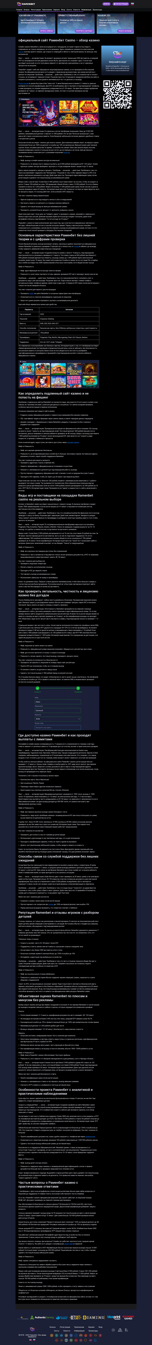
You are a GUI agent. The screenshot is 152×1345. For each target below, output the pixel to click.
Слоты (69, 10)
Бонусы (27, 10)
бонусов (66, 152)
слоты (20, 52)
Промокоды (97, 10)
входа (76, 246)
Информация (86, 10)
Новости (76, 10)
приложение (90, 1137)
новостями (68, 1244)
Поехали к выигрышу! (117, 68)
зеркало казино (73, 442)
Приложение (47, 10)
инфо (32, 293)
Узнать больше (85, 31)
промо (51, 904)
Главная (19, 10)
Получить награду (45, 31)
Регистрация (36, 10)
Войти (106, 4)
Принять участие (124, 31)
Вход (63, 10)
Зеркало (56, 10)
